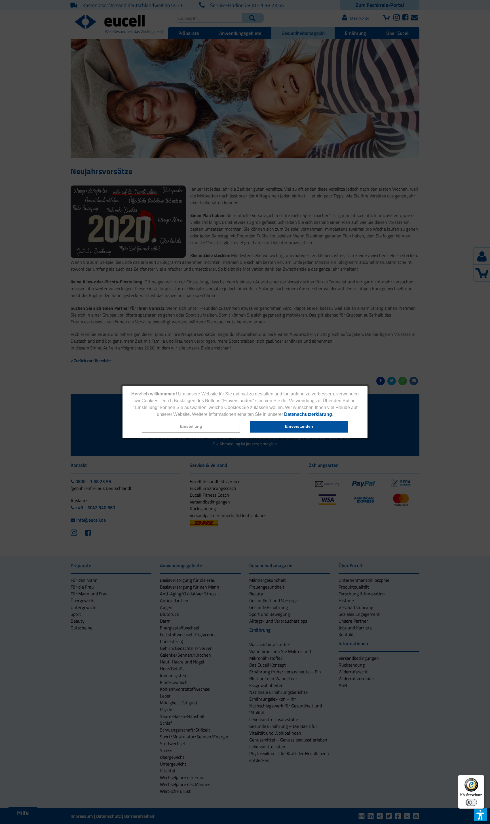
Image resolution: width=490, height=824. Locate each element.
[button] (191, 427)
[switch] (471, 802)
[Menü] (481, 778)
